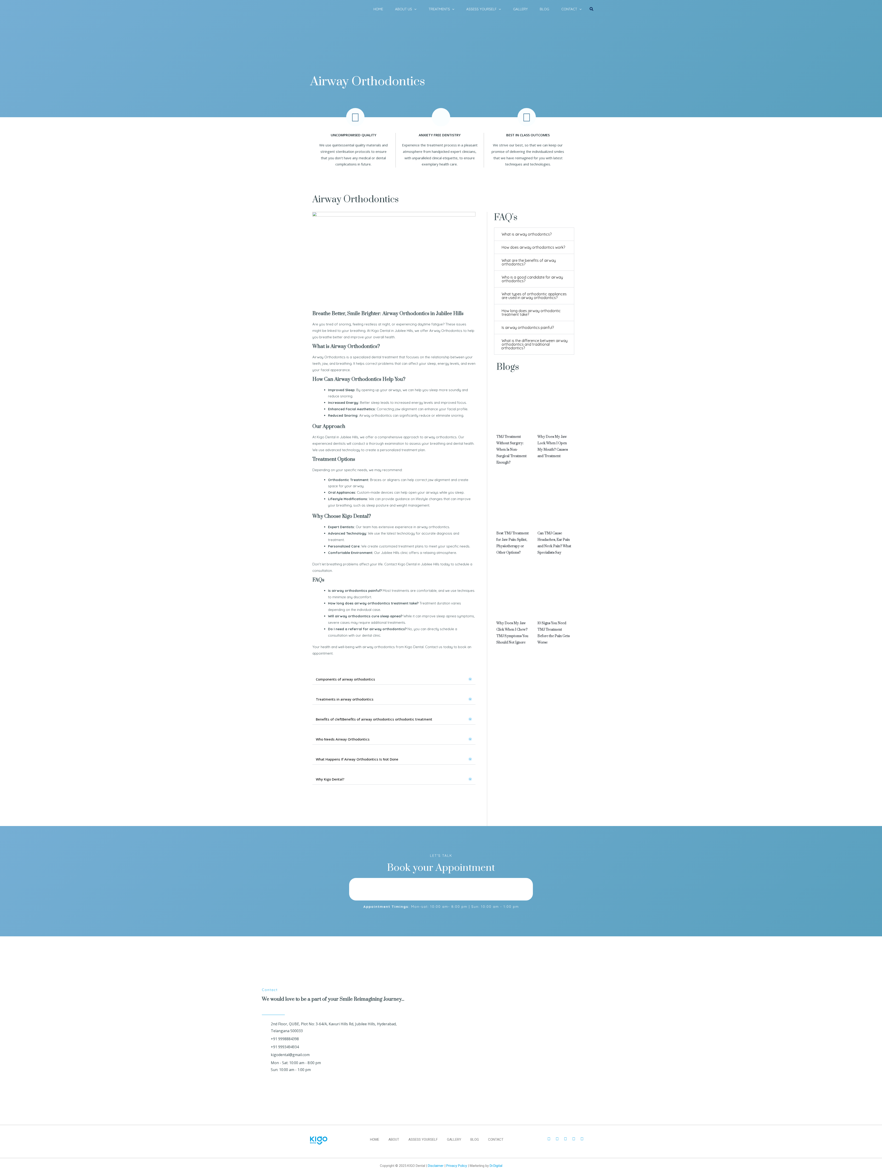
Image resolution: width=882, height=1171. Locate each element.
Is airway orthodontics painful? (528, 327)
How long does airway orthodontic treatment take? (531, 312)
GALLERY (520, 9)
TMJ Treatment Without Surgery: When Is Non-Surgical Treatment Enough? (511, 450)
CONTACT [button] (569, 9)
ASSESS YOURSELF (423, 1139)
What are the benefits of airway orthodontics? (529, 262)
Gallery (454, 1139)
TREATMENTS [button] (439, 9)
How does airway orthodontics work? (533, 247)
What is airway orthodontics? (526, 234)
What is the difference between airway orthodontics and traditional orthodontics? (534, 344)
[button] (414, 9)
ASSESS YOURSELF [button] (481, 9)
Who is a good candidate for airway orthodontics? (532, 279)
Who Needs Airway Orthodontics (343, 739)
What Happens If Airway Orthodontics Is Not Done (357, 759)
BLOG (544, 9)
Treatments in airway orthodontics (344, 699)
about (393, 1139)
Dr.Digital (496, 1166)
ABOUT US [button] (403, 9)
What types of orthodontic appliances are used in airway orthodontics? (534, 296)
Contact (495, 1139)
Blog (474, 1139)
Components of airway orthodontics (345, 679)
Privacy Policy (456, 1166)
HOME (378, 9)
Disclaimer (436, 1166)
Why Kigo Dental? (330, 779)
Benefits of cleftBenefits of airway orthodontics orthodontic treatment (374, 719)
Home (374, 1139)
